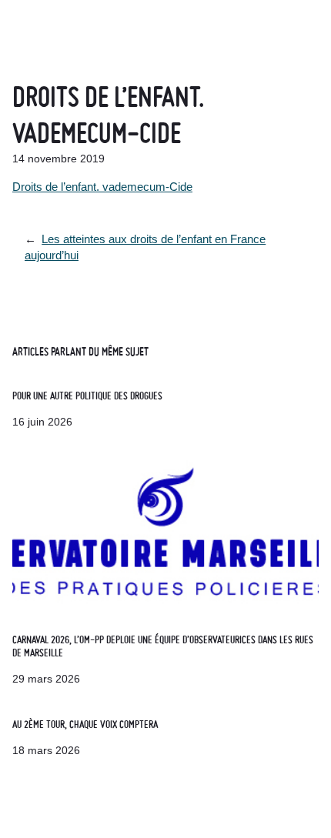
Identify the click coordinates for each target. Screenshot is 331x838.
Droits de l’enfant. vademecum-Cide (102, 187)
